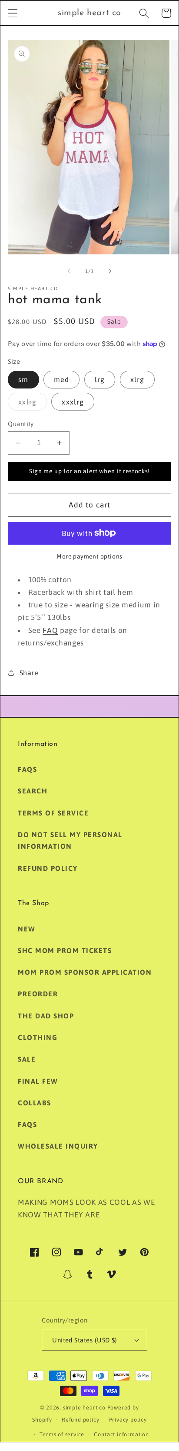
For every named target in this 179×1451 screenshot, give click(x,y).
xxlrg (32, 404)
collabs (34, 1103)
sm (23, 379)
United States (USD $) (84, 1340)
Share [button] (29, 673)
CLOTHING (37, 1037)
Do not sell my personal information (70, 840)
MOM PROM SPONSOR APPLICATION (85, 972)
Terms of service (62, 1434)
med (61, 379)
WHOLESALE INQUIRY (58, 1146)
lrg (100, 379)
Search (32, 791)
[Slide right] (109, 271)
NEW (27, 929)
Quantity (21, 423)
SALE (27, 1059)
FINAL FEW (38, 1081)
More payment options (89, 556)
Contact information (121, 1434)
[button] (13, 13)
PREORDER (38, 994)
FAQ (50, 630)
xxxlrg (73, 402)
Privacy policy (128, 1419)
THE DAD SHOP (46, 1016)
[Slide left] (69, 271)
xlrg (137, 379)
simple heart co (84, 1407)
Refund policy (48, 868)
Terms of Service (53, 813)
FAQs (27, 769)
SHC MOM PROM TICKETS (65, 950)
